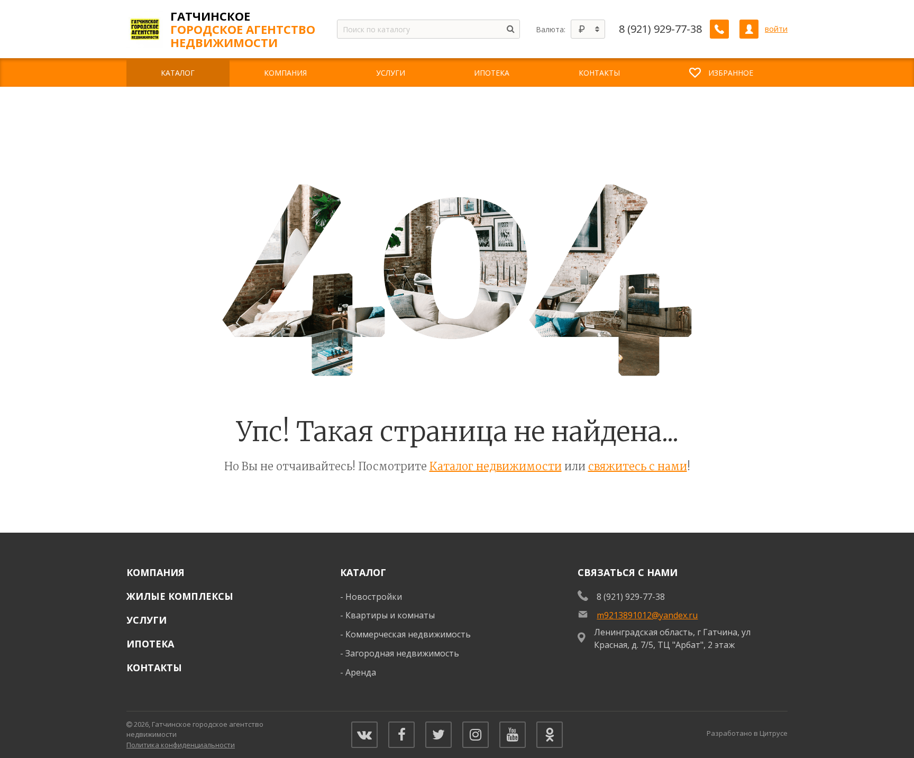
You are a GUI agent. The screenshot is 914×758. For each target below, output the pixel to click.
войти (776, 29)
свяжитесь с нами (637, 466)
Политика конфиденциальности (180, 745)
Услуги (146, 620)
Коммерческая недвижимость (408, 634)
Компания (155, 572)
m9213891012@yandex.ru (647, 615)
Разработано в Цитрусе (747, 733)
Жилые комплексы (179, 596)
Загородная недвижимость (402, 653)
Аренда (360, 672)
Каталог (363, 572)
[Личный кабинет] (748, 29)
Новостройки (373, 596)
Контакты (154, 667)
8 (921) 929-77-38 (660, 29)
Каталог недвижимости (495, 466)
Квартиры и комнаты (390, 615)
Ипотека (150, 643)
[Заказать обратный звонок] (719, 29)
